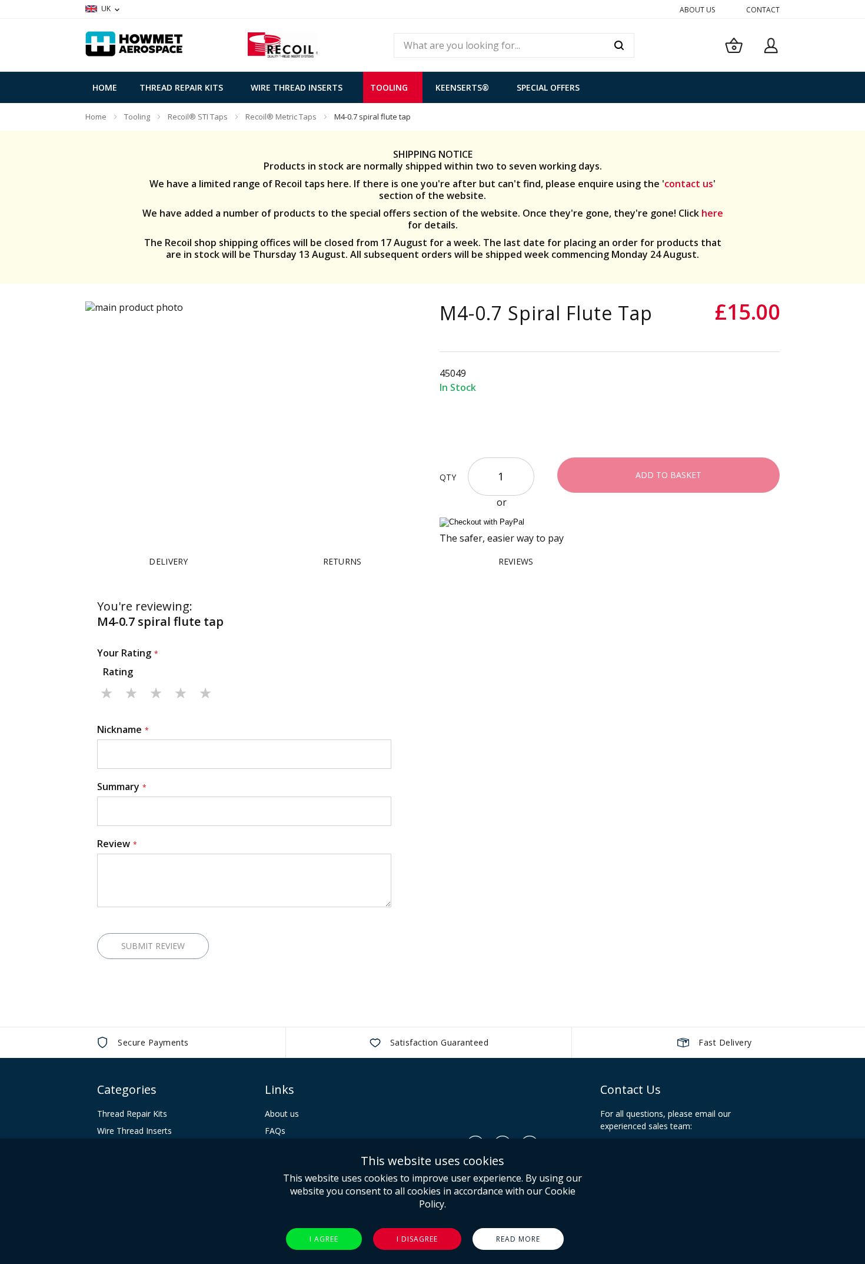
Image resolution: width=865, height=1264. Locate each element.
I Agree (324, 1239)
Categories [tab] (127, 1089)
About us (282, 1113)
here (712, 213)
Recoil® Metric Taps (281, 116)
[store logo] (282, 45)
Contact (763, 10)
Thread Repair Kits (132, 1113)
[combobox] (514, 45)
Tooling (137, 116)
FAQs (275, 1130)
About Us (697, 10)
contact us (688, 183)
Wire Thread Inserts (134, 1130)
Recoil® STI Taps (198, 116)
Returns (342, 561)
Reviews (516, 561)
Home (96, 116)
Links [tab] (279, 1089)
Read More (518, 1239)
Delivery (168, 561)
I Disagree (417, 1239)
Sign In (771, 45)
